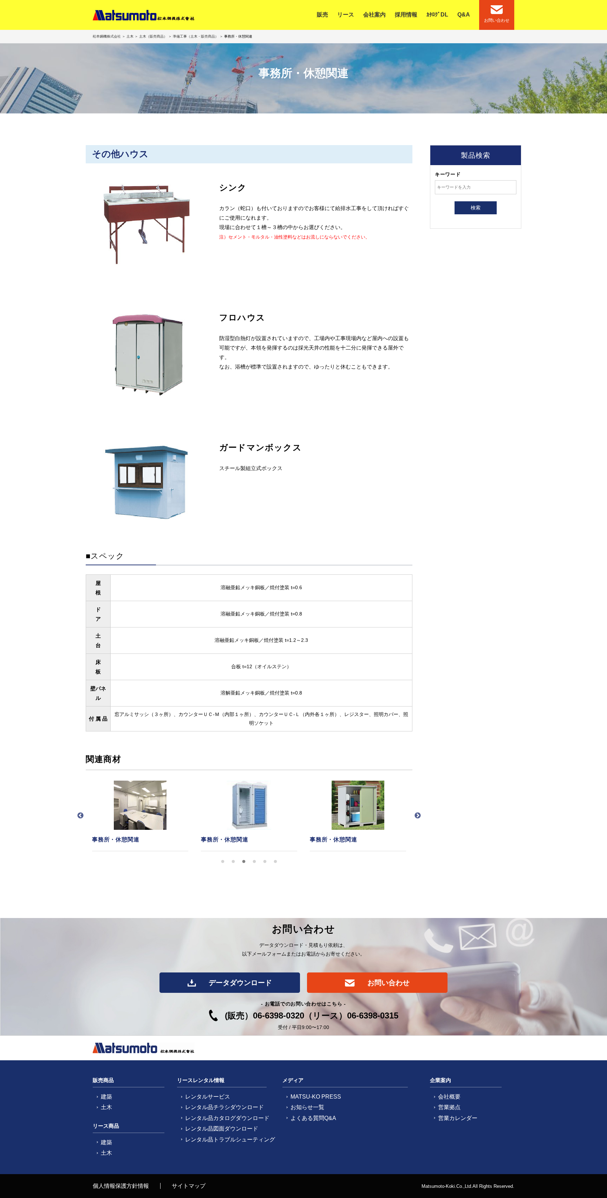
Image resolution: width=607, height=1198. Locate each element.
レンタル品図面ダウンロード (221, 1129)
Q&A (463, 15)
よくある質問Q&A (313, 1118)
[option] (140, 816)
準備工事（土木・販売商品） (195, 36)
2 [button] (233, 861)
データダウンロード (239, 983)
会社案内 (374, 15)
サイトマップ (188, 1186)
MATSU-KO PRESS (316, 1097)
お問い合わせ (387, 983)
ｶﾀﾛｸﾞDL (437, 15)
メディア (293, 1080)
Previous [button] (80, 815)
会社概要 (449, 1097)
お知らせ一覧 (307, 1107)
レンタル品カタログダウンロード (227, 1118)
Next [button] (417, 815)
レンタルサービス (207, 1097)
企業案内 (440, 1080)
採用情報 (406, 15)
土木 (129, 36)
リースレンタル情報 (200, 1080)
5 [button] (264, 861)
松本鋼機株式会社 (107, 36)
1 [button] (222, 861)
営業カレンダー (457, 1118)
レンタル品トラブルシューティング (230, 1139)
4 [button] (254, 861)
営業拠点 (449, 1107)
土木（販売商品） (153, 36)
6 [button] (275, 861)
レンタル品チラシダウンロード (224, 1107)
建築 (106, 1097)
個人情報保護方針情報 (121, 1186)
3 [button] (243, 861)
